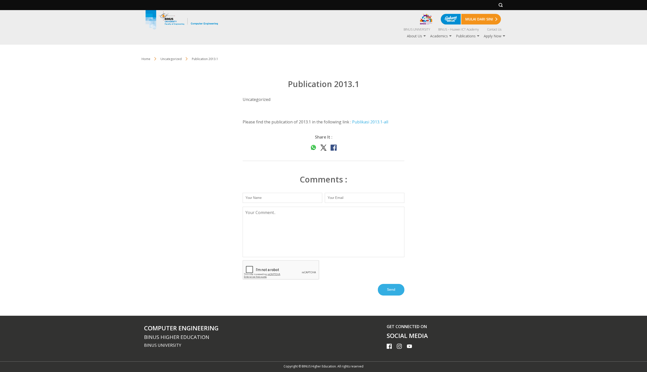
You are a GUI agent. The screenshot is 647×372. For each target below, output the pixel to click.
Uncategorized (171, 59)
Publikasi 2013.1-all (370, 122)
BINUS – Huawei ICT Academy (458, 29)
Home (146, 59)
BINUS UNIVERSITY (417, 29)
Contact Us (494, 29)
